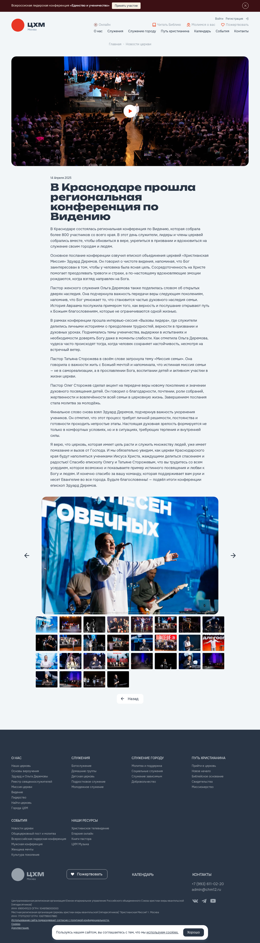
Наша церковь (21, 766)
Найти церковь (21, 803)
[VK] (195, 901)
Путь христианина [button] (175, 31)
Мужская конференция (26, 844)
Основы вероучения (25, 771)
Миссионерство (202, 787)
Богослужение (81, 766)
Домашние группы (84, 771)
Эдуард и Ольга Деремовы (29, 776)
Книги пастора (81, 839)
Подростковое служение (88, 781)
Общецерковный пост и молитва (33, 833)
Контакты (241, 31)
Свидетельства (202, 781)
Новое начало (201, 771)
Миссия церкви (21, 787)
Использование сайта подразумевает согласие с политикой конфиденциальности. (60, 920)
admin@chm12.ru (206, 889)
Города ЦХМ (19, 808)
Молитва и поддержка (147, 766)
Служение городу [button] (142, 31)
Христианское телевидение (90, 828)
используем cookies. (162, 932)
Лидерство (18, 797)
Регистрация (234, 18)
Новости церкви (138, 44)
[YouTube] (213, 901)
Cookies (15, 924)
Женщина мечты (22, 849)
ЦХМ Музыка (80, 844)
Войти (219, 18)
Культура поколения (25, 855)
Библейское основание (207, 776)
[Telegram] (204, 901)
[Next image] (26, 555)
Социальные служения (147, 771)
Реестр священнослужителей (31, 781)
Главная (115, 44)
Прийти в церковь (204, 766)
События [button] (222, 31)
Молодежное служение (88, 787)
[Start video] (130, 111)
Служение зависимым (147, 776)
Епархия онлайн (82, 833)
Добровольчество (144, 781)
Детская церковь (83, 776)
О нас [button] (98, 31)
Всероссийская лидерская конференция (38, 839)
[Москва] (36, 25)
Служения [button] (115, 31)
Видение (17, 792)
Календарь (202, 31)
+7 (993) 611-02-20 (208, 884)
